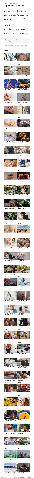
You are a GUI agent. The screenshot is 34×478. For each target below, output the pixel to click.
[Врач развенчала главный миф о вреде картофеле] (23, 377)
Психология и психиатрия (13, 3)
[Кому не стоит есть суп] (23, 416)
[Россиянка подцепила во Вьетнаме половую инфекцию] (23, 112)
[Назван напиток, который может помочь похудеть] (23, 191)
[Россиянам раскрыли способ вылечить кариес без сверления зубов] (10, 430)
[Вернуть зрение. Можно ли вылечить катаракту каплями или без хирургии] (23, 403)
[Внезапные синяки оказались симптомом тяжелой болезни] (10, 112)
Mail (1, 477)
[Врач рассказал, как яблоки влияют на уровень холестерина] (23, 85)
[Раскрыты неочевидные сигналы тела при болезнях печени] (10, 99)
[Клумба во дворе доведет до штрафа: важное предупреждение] (23, 430)
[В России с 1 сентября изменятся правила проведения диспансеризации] (23, 165)
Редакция (15, 477)
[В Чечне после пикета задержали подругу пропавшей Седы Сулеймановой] (23, 59)
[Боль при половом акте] (10, 258)
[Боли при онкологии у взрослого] (23, 218)
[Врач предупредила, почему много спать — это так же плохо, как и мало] (10, 138)
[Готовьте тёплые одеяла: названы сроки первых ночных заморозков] (10, 218)
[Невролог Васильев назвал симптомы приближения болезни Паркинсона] (23, 443)
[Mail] (2, 1)
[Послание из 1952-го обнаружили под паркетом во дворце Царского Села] (23, 72)
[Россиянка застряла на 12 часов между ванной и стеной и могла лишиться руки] (23, 284)
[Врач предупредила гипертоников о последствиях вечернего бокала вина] (10, 337)
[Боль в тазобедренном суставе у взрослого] (10, 152)
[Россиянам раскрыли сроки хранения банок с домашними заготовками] (23, 390)
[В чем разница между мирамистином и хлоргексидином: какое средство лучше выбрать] (23, 311)
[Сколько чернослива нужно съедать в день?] (10, 178)
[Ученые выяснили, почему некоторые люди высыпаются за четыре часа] (10, 297)
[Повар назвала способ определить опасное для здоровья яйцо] (10, 125)
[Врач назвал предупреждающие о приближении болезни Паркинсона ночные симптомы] (23, 364)
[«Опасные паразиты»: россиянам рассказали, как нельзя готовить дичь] (10, 205)
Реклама (7, 477)
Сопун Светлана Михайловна (13, 24)
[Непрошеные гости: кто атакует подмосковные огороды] (10, 324)
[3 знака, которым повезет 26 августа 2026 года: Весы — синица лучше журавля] (10, 416)
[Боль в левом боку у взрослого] (10, 364)
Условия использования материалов (21, 477)
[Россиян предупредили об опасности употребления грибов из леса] (10, 271)
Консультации (6, 3)
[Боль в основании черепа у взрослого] (23, 469)
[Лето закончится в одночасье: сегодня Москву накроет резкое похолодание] (23, 456)
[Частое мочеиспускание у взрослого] (10, 350)
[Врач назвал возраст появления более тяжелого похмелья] (10, 284)
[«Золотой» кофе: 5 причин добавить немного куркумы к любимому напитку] (10, 403)
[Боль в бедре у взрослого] (23, 324)
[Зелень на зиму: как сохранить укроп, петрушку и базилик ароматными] (10, 191)
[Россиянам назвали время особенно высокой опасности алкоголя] (23, 231)
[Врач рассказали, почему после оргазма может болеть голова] (10, 165)
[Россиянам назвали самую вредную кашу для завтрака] (23, 125)
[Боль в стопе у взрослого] (10, 244)
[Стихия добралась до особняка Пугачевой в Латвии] (10, 85)
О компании (3, 477)
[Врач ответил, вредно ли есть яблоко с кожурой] (23, 178)
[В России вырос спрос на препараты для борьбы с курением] (10, 443)
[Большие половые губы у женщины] (10, 72)
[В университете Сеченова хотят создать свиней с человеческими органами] (23, 244)
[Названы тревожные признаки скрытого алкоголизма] (23, 337)
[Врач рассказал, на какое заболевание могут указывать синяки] (23, 99)
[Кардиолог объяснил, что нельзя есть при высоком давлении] (23, 138)
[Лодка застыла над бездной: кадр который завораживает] (10, 456)
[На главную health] (5, 1)
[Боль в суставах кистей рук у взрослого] (23, 258)
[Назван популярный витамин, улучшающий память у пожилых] (23, 271)
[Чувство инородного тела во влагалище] (23, 152)
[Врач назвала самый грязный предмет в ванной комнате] (23, 297)
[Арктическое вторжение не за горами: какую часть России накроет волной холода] (10, 469)
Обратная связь (29, 477)
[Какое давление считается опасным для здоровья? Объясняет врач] (10, 59)
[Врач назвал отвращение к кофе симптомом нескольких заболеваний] (10, 311)
